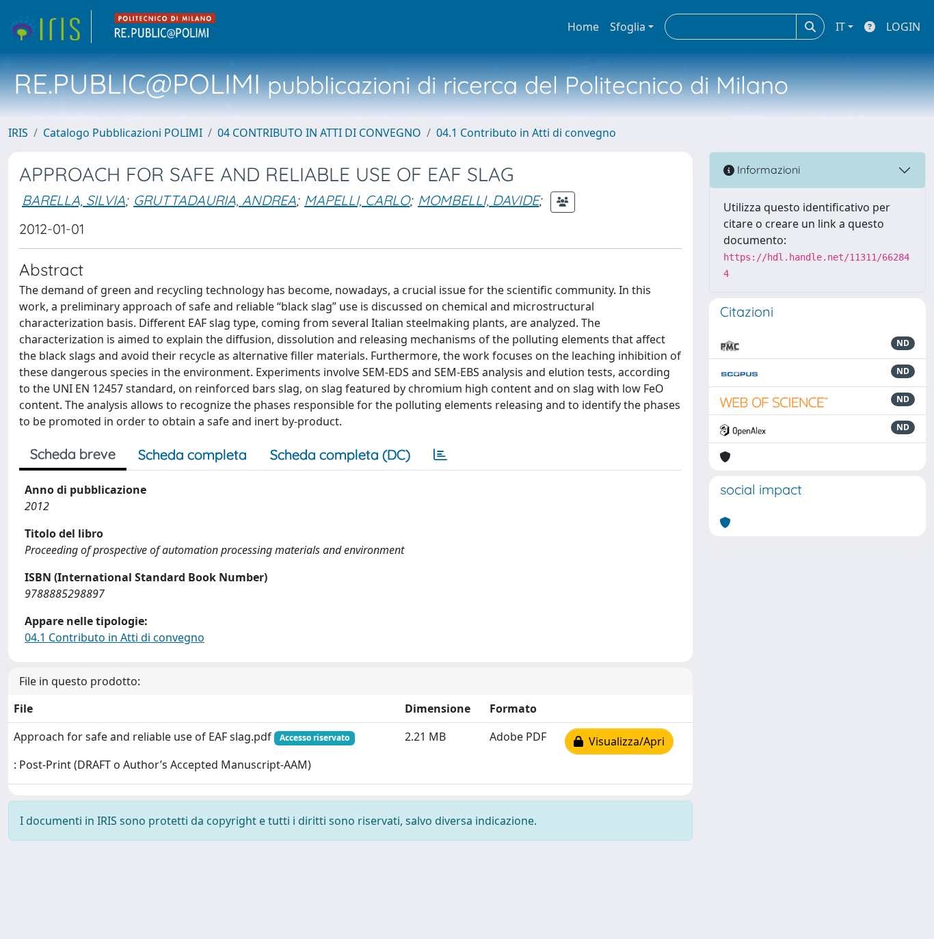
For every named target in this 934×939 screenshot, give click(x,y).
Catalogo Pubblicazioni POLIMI (122, 132)
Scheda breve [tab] (73, 453)
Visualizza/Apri (624, 741)
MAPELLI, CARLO (357, 200)
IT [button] (840, 26)
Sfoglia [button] (627, 26)
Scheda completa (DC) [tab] (340, 454)
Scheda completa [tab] (192, 454)
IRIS (18, 132)
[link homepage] (50, 26)
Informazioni (767, 169)
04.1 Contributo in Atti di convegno (526, 132)
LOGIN (903, 26)
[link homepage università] (165, 26)
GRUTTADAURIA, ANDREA (214, 200)
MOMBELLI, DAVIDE (478, 200)
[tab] (440, 454)
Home (583, 26)
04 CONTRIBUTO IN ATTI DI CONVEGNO (319, 132)
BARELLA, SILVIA (73, 200)
